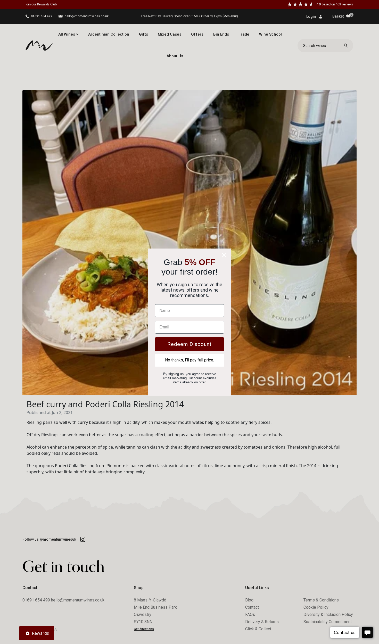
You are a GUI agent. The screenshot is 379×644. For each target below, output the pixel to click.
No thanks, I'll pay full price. (189, 360)
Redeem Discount (189, 344)
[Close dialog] (224, 255)
